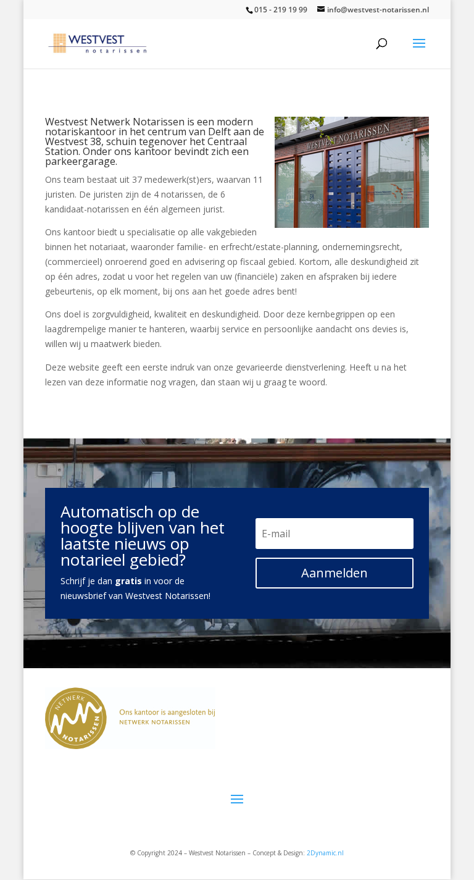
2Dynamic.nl (325, 853)
